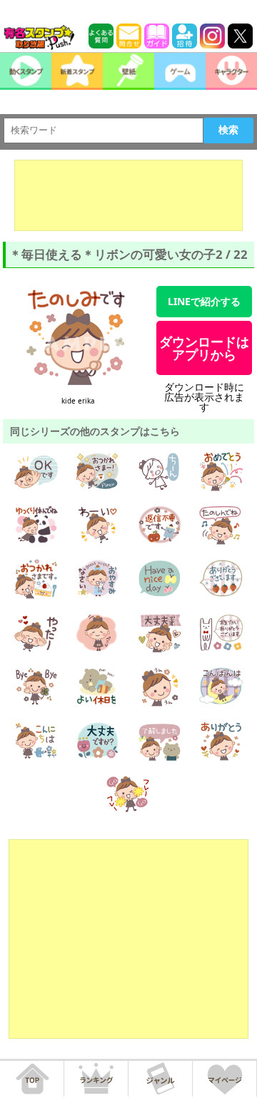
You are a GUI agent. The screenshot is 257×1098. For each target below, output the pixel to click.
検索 (228, 129)
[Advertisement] (128, 195)
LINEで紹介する (204, 301)
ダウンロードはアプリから (204, 348)
